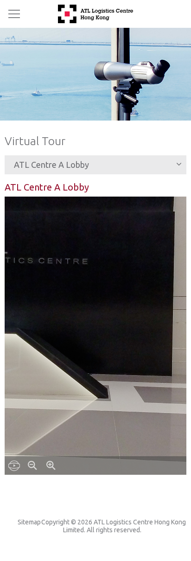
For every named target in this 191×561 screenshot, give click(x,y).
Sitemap (29, 522)
